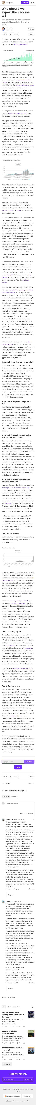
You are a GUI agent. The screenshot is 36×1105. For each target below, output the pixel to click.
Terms (24, 1089)
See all (5, 1064)
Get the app (27, 1096)
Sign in (32, 3)
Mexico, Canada (7, 210)
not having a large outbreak (18, 601)
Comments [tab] (6, 797)
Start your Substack (13, 1096)
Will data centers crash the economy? (12, 1049)
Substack (8, 1101)
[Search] (32, 1007)
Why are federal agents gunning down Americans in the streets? (13, 1014)
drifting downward (20, 44)
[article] (18, 1019)
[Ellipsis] (33, 819)
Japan (19, 210)
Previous (7, 783)
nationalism (10, 275)
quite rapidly (10, 645)
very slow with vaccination (22, 668)
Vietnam (8, 503)
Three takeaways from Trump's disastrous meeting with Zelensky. (13, 1037)
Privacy (18, 1089)
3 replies (10, 895)
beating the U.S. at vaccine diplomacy (15, 487)
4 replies (10, 988)
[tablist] (10, 797)
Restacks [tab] (14, 797)
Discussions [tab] (16, 1007)
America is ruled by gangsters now (9, 1032)
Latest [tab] (9, 1007)
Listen (32, 29)
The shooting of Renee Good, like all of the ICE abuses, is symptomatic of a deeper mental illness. (12, 1020)
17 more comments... (8, 997)
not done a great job (18, 603)
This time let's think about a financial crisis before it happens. (12, 1053)
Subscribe (25, 3)
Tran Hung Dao (11, 819)
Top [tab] (4, 1007)
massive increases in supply (17, 113)
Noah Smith (9, 28)
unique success (15, 716)
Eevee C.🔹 (9, 901)
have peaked (28, 648)
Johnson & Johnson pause (24, 85)
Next (29, 783)
